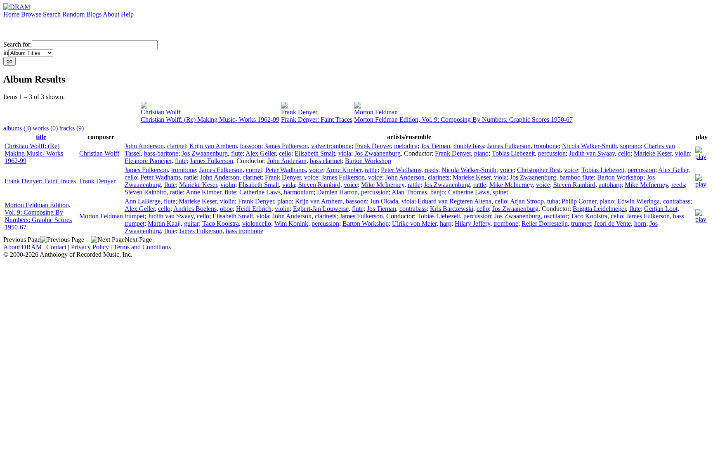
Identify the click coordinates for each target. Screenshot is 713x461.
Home (12, 14)
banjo (437, 192)
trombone (546, 145)
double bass (468, 145)
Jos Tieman (435, 145)
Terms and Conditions (142, 247)
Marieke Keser (653, 153)
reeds (431, 169)
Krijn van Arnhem (213, 145)
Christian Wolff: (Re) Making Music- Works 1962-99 (210, 119)
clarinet (176, 145)
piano (481, 153)
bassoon (250, 145)
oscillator (555, 216)
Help (127, 14)
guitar (191, 223)
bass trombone (244, 230)
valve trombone (331, 145)
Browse (32, 14)
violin (682, 153)
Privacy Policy (90, 247)
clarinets (438, 177)
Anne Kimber (343, 169)
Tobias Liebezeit (513, 153)
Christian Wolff (161, 112)
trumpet (134, 216)
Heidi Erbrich (254, 208)
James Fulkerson (286, 145)
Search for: (17, 44)
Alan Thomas (409, 192)
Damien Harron (337, 192)
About (112, 14)
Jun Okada (384, 201)
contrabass (676, 201)
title (41, 136)
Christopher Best (539, 169)
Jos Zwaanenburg (205, 153)
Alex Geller (261, 153)
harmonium (299, 192)
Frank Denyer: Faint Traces (316, 119)
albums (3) (17, 128)
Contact (56, 247)
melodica (406, 145)
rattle (371, 169)
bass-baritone (161, 153)
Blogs (94, 14)
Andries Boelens (195, 208)
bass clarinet (326, 160)
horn (640, 223)
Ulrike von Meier (414, 223)
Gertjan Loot (661, 208)
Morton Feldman (376, 112)
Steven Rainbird (319, 184)
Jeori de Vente (612, 223)
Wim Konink (291, 223)
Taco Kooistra (589, 216)
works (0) (45, 128)
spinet (500, 192)
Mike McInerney (382, 184)
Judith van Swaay (592, 153)
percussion (552, 153)
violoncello (256, 223)
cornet (254, 169)
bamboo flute (577, 177)
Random (74, 14)
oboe (226, 208)
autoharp (610, 184)
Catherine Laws (260, 192)
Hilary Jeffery (472, 223)
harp (445, 223)
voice (316, 169)
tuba (552, 201)
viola (344, 153)
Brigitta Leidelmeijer (599, 208)
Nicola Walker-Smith (589, 145)
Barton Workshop (368, 160)
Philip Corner (579, 201)
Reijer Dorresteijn (545, 223)
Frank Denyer (299, 112)
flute (237, 153)
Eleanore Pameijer (148, 160)
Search (52, 14)
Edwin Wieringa (638, 201)
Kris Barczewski (451, 208)
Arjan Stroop (527, 201)
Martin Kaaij (164, 223)
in (5, 52)
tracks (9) (71, 128)
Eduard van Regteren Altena (454, 201)
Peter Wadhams (285, 169)
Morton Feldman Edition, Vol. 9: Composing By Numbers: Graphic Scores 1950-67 (463, 119)
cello (285, 153)
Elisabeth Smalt (315, 153)
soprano (630, 145)
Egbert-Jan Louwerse (321, 208)
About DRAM (22, 247)
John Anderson (144, 145)
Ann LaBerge (143, 201)
